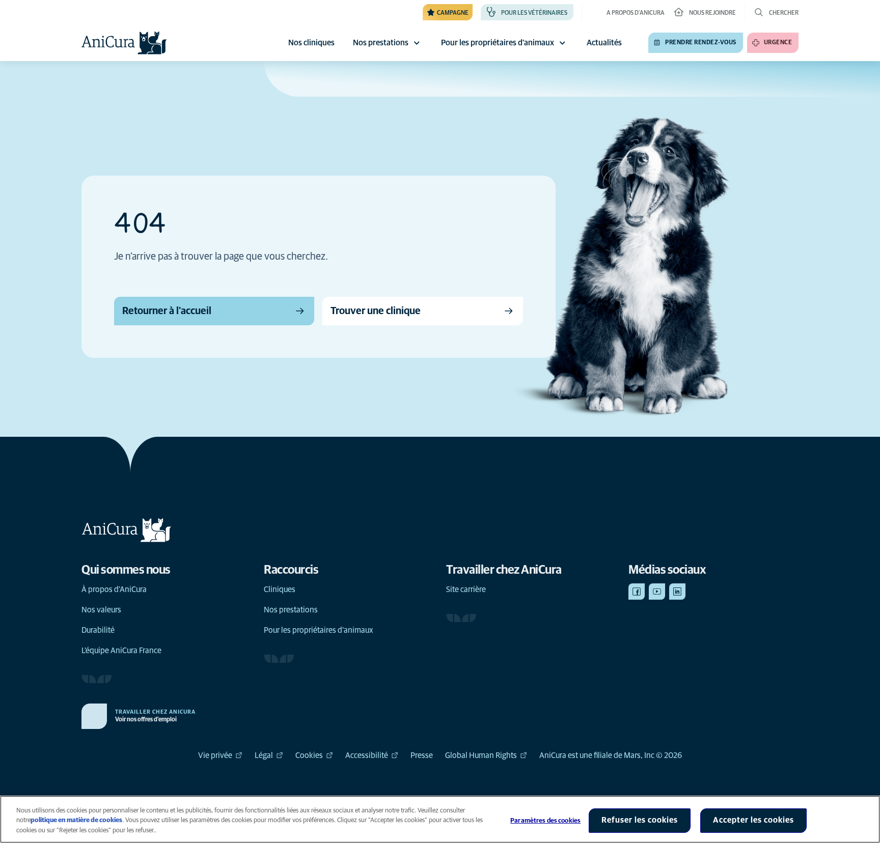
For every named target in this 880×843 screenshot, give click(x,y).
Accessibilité (366, 755)
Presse (421, 755)
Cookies (309, 755)
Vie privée (215, 755)
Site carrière (466, 589)
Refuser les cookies (639, 820)
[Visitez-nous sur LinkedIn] (677, 591)
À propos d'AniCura (114, 589)
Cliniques (279, 589)
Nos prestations (380, 43)
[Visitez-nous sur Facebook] (636, 591)
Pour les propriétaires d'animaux (497, 43)
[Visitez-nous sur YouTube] (657, 591)
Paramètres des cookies (545, 821)
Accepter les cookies (753, 820)
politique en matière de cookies (76, 821)
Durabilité (98, 630)
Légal (264, 755)
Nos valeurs (101, 610)
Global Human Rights (481, 755)
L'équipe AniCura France (121, 651)
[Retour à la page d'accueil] (124, 43)
